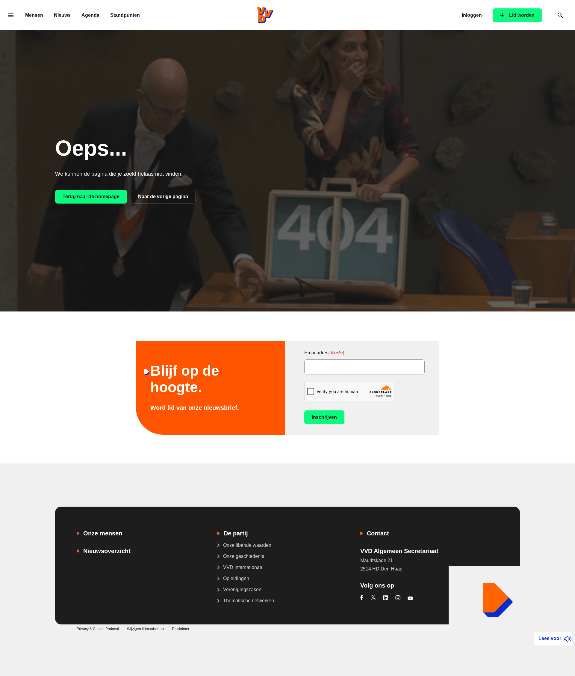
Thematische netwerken (248, 600)
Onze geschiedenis (243, 556)
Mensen (34, 15)
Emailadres (324, 352)
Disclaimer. (181, 629)
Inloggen (472, 15)
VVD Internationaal (243, 567)
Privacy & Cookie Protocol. (98, 629)
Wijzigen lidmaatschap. (146, 629)
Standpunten (125, 15)
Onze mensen (102, 533)
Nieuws (62, 15)
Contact (378, 533)
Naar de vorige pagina (163, 196)
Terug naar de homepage (91, 196)
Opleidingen (236, 578)
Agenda (90, 15)
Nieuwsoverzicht (107, 551)
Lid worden (522, 15)
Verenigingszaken (242, 589)
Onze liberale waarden (247, 545)
